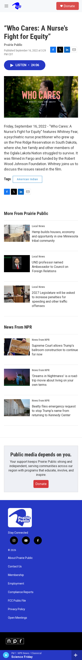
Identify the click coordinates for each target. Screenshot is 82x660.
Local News (38, 226)
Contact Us (15, 566)
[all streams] (76, 655)
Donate (69, 6)
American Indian (27, 179)
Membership (16, 575)
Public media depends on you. (41, 455)
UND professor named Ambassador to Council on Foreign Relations (50, 266)
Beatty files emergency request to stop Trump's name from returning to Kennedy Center (54, 411)
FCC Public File (17, 600)
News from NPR (41, 339)
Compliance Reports (20, 592)
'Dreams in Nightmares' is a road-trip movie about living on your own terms (55, 380)
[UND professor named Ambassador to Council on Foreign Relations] (17, 263)
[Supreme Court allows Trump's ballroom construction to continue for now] (17, 346)
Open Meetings (17, 617)
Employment (16, 583)
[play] (6, 655)
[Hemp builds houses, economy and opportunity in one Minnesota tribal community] (17, 233)
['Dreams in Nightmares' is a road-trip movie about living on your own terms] (17, 377)
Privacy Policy (16, 609)
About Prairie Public (20, 557)
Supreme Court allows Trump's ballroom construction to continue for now (55, 350)
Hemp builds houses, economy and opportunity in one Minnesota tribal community (55, 236)
